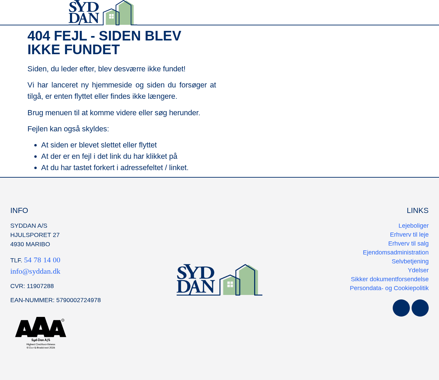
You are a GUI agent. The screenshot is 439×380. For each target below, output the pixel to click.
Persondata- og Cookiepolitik (389, 288)
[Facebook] (401, 308)
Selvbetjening (410, 261)
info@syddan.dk (35, 271)
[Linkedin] (420, 308)
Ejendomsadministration (396, 252)
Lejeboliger (414, 225)
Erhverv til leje (409, 234)
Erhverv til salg (408, 243)
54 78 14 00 (42, 260)
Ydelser (418, 270)
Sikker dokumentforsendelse (390, 279)
